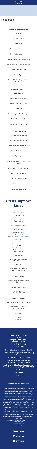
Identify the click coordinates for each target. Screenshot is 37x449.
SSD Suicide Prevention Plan (18, 124)
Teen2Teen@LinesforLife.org (20, 236)
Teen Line (18, 265)
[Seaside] (18, 9)
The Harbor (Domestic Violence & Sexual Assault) (18, 162)
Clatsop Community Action (18, 140)
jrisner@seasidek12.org (18, 423)
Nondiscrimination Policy (11, 396)
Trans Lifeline (18, 314)
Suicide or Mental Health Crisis (18, 216)
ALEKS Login (18, 93)
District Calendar (18, 38)
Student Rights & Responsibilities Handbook (18, 81)
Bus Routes (18, 33)
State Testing (18, 109)
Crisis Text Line (18, 255)
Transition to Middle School (18, 70)
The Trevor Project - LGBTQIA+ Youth (18, 303)
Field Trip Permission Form (18, 54)
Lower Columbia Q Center (19, 173)
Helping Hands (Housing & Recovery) (18, 168)
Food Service (18, 44)
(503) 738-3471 (20, 346)
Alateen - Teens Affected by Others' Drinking (18, 281)
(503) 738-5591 (21, 344)
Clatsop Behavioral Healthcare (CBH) (18, 146)
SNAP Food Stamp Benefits (18, 179)
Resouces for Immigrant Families (18, 135)
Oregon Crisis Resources (18, 151)
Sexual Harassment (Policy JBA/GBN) (18, 357)
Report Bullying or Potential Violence (18, 64)
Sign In (18, 375)
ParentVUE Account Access (18, 103)
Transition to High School (18, 75)
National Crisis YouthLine (18, 225)
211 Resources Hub (18, 184)
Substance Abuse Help (18, 287)
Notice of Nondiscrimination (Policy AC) (19, 350)
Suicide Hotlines (19, 240)
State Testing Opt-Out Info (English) (18, 114)
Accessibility (18, 372)
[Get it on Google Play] (18, 436)
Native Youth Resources (18, 189)
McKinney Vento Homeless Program (18, 59)
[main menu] (34, 14)
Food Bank (18, 156)
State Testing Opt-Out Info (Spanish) (18, 119)
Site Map (18, 370)
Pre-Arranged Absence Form (18, 49)
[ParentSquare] (19, 431)
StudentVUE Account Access (18, 98)
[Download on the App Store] (18, 441)
